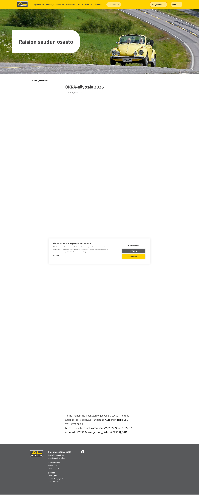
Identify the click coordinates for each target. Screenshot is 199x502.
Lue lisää (56, 255)
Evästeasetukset (133, 245)
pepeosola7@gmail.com (57, 478)
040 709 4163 (53, 481)
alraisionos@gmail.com (57, 458)
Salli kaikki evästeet (133, 256)
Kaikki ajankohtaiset (40, 80)
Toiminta (98, 4)
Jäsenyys (113, 4)
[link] (116, 420)
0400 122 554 (53, 468)
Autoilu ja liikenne (54, 4)
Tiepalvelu (37, 4)
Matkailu (86, 4)
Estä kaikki (134, 251)
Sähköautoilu (71, 4)
